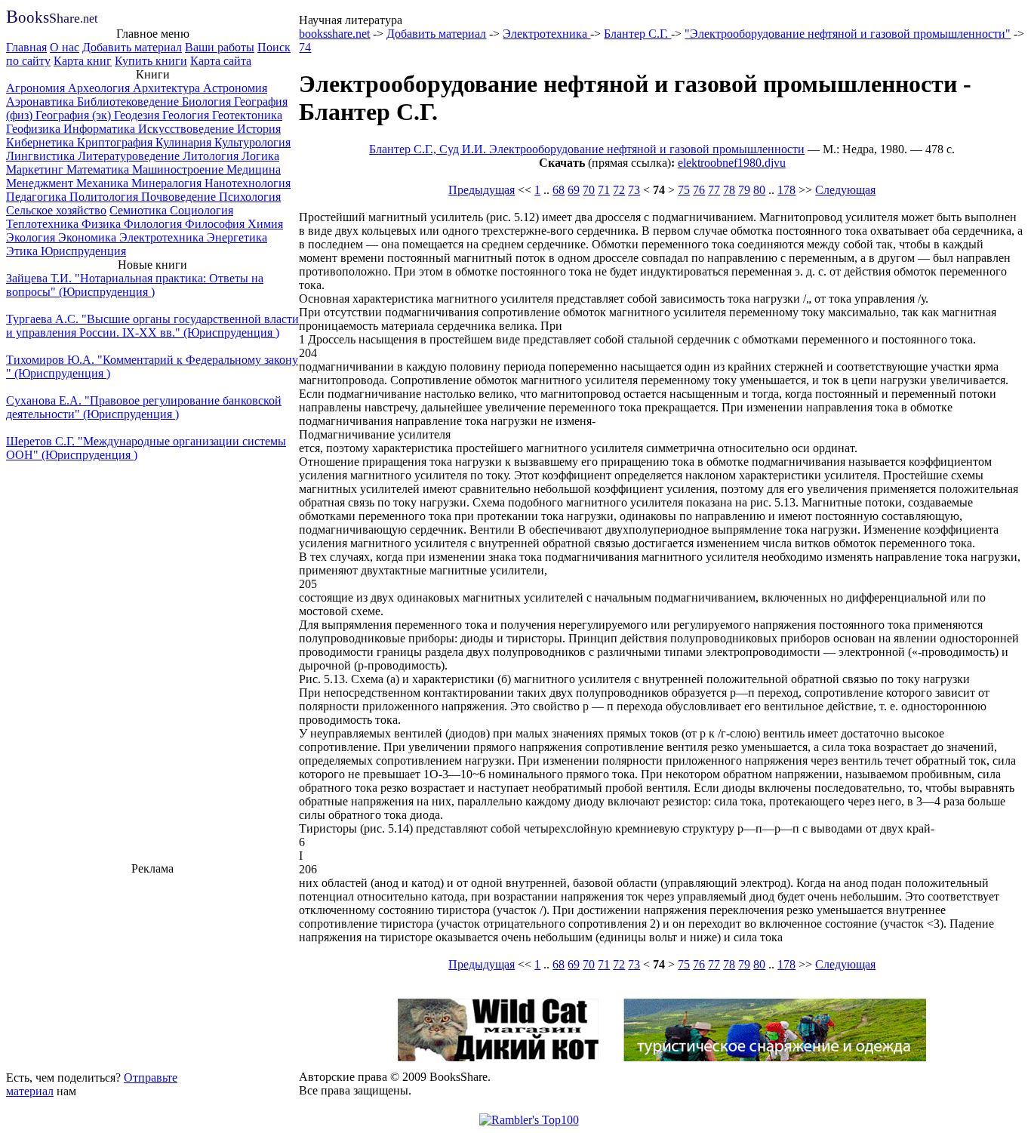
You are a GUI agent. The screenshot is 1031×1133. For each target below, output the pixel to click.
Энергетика (237, 237)
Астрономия (235, 88)
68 (558, 189)
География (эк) (74, 115)
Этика (23, 251)
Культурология (252, 142)
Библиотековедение (129, 101)
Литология (212, 155)
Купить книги (151, 60)
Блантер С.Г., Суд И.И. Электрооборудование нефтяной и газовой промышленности (587, 149)
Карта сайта (220, 60)
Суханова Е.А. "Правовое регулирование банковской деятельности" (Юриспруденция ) (144, 407)
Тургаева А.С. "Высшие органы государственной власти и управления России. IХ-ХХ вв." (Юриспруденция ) (152, 325)
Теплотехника (44, 223)
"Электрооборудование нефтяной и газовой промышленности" (848, 33)
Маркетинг (36, 169)
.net (51, 18)
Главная (26, 47)
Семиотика (139, 210)
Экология (32, 237)
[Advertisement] (152, 970)
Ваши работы (219, 47)
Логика (260, 155)
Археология (100, 88)
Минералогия (168, 183)
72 (619, 189)
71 (604, 189)
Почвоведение (180, 196)
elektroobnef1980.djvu (732, 162)
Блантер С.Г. (637, 33)
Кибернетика (41, 142)
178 (786, 189)
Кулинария (184, 142)
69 (574, 189)
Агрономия (37, 88)
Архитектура (168, 88)
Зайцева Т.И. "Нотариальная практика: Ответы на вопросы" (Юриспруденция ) (134, 285)
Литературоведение (130, 155)
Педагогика (37, 196)
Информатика (100, 128)
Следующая (845, 189)
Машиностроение (179, 169)
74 (305, 47)
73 (634, 189)
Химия (265, 223)
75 (684, 189)
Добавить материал (132, 47)
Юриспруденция (83, 251)
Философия (216, 223)
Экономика (88, 237)
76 (699, 189)
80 (759, 189)
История (259, 128)
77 (714, 189)
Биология (208, 101)
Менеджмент (41, 183)
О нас (64, 47)
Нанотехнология (248, 183)
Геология (187, 115)
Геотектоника (247, 115)
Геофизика (34, 128)
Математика (99, 169)
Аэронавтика (41, 101)
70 (589, 189)
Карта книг (83, 60)
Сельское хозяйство (56, 210)
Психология (250, 196)
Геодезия (138, 115)
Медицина (253, 169)
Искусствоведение (187, 128)
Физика (103, 223)
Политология (105, 196)
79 (744, 189)
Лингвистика (42, 155)
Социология (201, 210)
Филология (154, 223)
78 (729, 189)
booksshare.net (334, 33)
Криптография (116, 142)
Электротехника (163, 237)
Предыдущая (481, 189)
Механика (103, 183)
